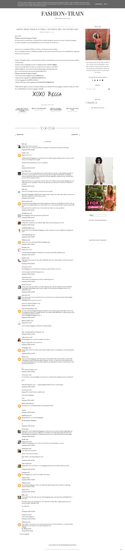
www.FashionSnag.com (28, 234)
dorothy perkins (25, 26)
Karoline (24, 247)
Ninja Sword (27, 528)
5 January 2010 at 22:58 (28, 479)
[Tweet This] (45, 128)
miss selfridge (58, 26)
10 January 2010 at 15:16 (28, 511)
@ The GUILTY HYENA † (29, 420)
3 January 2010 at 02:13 (28, 334)
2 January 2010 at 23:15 (28, 305)
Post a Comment (24, 534)
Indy (23, 189)
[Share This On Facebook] (41, 128)
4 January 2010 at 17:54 (28, 426)
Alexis (23, 356)
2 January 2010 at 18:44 (28, 263)
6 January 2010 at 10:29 (28, 491)
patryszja (24, 295)
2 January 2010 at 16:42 (28, 244)
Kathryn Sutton (26, 320)
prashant (24, 472)
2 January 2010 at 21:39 (28, 292)
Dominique (25, 347)
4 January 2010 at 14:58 (28, 412)
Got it (106, 4)
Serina (24, 429)
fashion (33, 26)
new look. (66, 26)
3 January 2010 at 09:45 (28, 353)
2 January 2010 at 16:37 (28, 237)
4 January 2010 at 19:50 (28, 436)
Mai (23, 144)
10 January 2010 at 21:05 (28, 519)
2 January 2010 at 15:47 (28, 217)
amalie (24, 439)
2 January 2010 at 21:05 (28, 274)
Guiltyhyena (25, 415)
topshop (72, 26)
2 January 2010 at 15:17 (28, 210)
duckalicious (25, 213)
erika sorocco (26, 337)
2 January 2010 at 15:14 (28, 186)
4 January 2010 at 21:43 (28, 445)
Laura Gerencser (26, 220)
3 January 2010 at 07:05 (28, 344)
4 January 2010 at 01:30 (28, 386)
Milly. (23, 495)
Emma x (24, 258)
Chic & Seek (25, 463)
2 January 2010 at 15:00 (28, 168)
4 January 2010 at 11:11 (28, 400)
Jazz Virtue (25, 171)
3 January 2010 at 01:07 (28, 317)
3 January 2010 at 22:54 (28, 371)
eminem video (26, 477)
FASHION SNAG (26, 228)
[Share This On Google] (53, 128)
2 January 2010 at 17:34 (28, 254)
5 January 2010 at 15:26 (28, 469)
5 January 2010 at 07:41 (28, 460)
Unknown (24, 240)
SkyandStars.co (75, 549)
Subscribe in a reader (97, 243)
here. (22, 62)
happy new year (49, 26)
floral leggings (40, 26)
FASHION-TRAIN (62, 13)
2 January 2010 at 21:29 (28, 281)
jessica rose (25, 284)
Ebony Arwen (25, 201)
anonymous (25, 448)
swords (24, 410)
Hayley (24, 153)
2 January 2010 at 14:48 (28, 149)
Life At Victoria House (28, 308)
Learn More (98, 4)
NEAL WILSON (26, 403)
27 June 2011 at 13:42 (27, 531)
